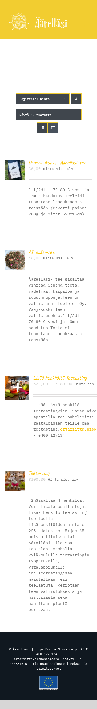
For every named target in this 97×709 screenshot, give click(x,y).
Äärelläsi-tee (42, 252)
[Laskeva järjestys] (76, 98)
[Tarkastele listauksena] (53, 128)
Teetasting (39, 473)
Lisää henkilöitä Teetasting (60, 378)
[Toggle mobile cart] (86, 26)
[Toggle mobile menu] (86, 21)
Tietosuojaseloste (49, 664)
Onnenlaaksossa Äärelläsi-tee (57, 163)
